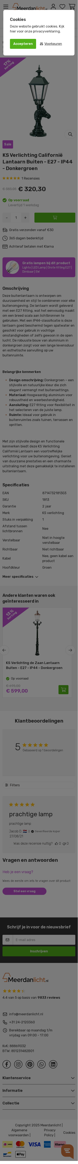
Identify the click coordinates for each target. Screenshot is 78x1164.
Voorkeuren (53, 44)
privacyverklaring (46, 31)
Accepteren (23, 44)
